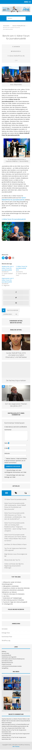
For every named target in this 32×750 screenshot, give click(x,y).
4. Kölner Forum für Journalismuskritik (14, 219)
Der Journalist (5, 653)
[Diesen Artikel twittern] (16, 297)
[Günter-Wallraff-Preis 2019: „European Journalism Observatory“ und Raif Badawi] (16, 349)
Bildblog (4, 651)
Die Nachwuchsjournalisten (16, 380)
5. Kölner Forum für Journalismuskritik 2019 (21, 268)
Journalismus (8, 314)
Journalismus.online (7, 660)
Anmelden (5, 629)
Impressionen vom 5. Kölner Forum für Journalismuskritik (8, 280)
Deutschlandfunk (12, 310)
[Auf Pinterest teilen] (16, 303)
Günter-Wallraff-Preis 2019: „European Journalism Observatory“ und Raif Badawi (16, 355)
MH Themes (16, 746)
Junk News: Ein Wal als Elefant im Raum (15, 544)
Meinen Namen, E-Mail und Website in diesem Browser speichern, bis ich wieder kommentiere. (15, 460)
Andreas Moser (6, 737)
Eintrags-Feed (6, 633)
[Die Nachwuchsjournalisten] (16, 377)
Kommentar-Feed (7, 636)
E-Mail (6, 448)
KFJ (23, 56)
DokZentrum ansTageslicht (9, 657)
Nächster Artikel (16, 323)
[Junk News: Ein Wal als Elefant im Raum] (16, 693)
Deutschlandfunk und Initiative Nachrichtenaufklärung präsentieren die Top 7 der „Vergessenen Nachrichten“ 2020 (15, 726)
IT (2, 733)
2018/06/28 (17, 46)
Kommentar (7, 429)
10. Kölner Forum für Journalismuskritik (15, 499)
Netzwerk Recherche (7, 662)
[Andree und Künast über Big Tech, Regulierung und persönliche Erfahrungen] (16, 706)
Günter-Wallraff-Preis (15, 56)
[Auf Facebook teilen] (16, 292)
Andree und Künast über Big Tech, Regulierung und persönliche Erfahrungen (14, 566)
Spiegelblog (5, 668)
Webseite (7, 453)
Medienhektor (16, 51)
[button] (3, 237)
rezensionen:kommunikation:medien (12, 666)
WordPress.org (6, 640)
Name (6, 443)
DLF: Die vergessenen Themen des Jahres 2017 (16, 405)
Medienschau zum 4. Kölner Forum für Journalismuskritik (8, 268)
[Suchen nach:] (16, 18)
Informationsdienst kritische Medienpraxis (13, 659)
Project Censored (6, 664)
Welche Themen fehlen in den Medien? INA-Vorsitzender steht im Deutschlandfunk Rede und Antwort (16, 720)
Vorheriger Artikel (16, 321)
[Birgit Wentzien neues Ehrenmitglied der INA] (16, 700)
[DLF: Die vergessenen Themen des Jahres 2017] (16, 400)
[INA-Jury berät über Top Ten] (8, 706)
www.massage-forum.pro (8, 724)
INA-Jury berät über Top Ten (12, 560)
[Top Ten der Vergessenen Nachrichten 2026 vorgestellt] (8, 700)
